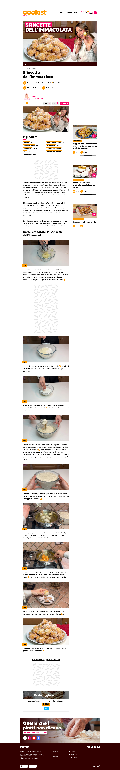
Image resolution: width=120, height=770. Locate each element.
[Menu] (95, 12)
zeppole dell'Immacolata (47, 226)
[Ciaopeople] (96, 766)
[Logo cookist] (35, 13)
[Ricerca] (82, 12)
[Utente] (91, 12)
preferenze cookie (57, 759)
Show (76, 13)
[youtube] (34, 738)
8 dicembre (47, 185)
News (62, 13)
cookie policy (56, 754)
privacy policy (56, 751)
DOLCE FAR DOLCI (27, 68)
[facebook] (38, 738)
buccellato (63, 226)
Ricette (69, 13)
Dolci (34, 690)
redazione (55, 756)
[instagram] (29, 738)
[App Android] (33, 766)
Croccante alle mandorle (84, 222)
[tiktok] (25, 738)
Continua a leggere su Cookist (46, 659)
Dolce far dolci (27, 690)
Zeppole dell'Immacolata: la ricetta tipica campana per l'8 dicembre (85, 146)
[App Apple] (24, 766)
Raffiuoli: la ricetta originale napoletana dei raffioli (84, 185)
